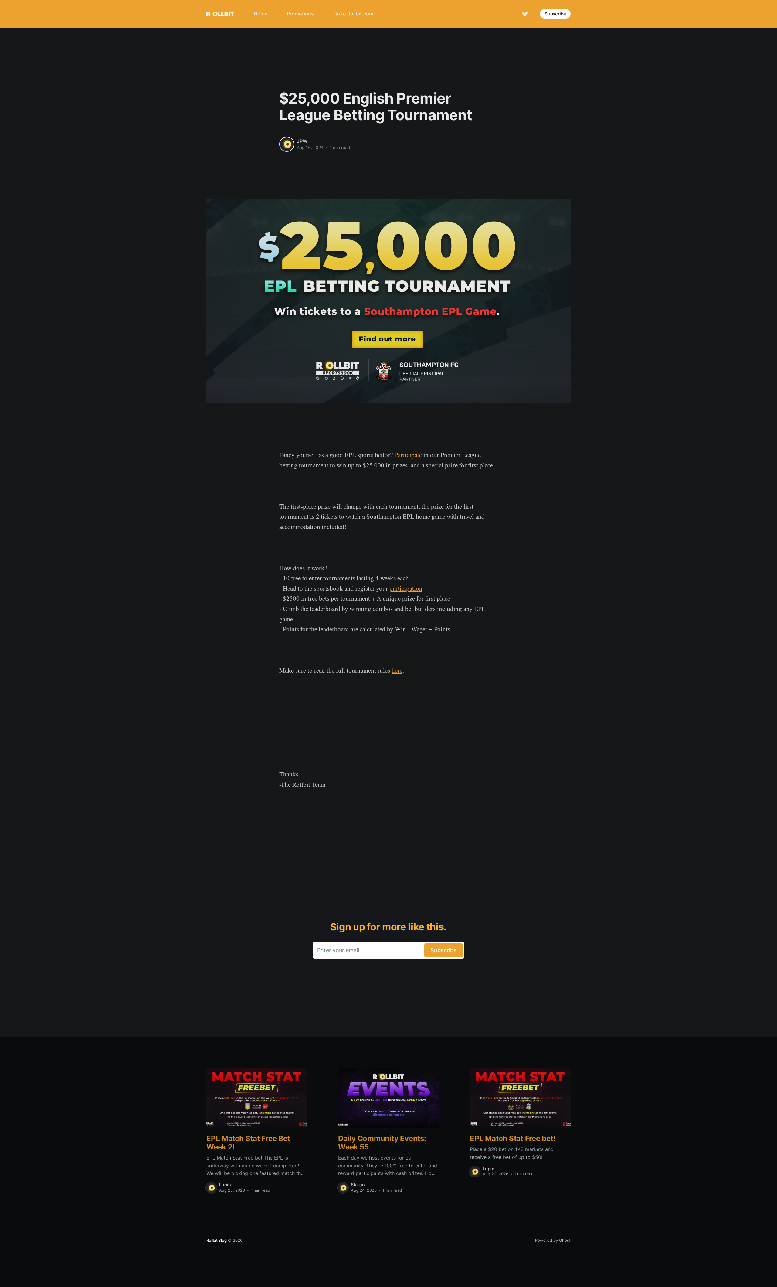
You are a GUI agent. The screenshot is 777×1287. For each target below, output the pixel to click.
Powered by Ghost (553, 1240)
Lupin (225, 1184)
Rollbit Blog (216, 1240)
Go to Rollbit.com (353, 14)
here (397, 670)
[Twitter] (525, 13)
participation (405, 588)
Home (260, 14)
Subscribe (555, 14)
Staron (358, 1184)
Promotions (300, 14)
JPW (302, 141)
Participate (408, 454)
